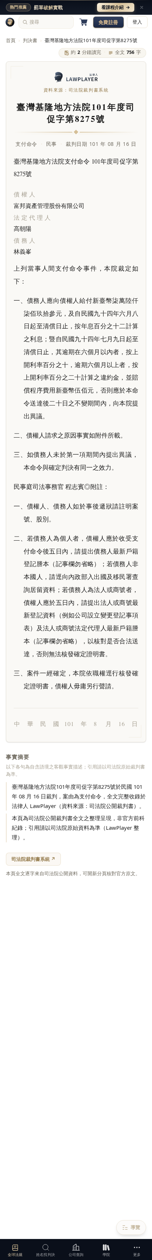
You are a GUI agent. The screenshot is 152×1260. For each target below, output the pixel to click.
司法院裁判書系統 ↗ (33, 859)
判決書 (30, 40)
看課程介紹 (115, 7)
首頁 (10, 40)
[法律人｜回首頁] (9, 22)
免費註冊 (108, 22)
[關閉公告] (141, 7)
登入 (137, 22)
